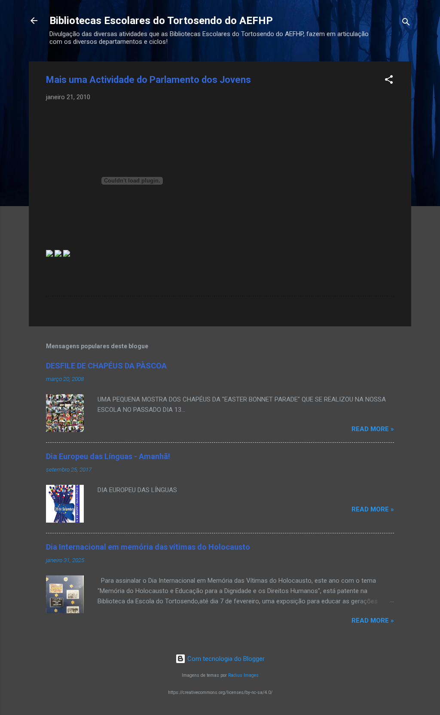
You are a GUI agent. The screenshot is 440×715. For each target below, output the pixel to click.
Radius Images (243, 675)
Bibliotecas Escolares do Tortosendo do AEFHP (161, 21)
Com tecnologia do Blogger (225, 659)
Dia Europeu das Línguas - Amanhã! (108, 456)
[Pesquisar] (406, 23)
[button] (389, 81)
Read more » (372, 429)
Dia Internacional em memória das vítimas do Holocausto (148, 546)
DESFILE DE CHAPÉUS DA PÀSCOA (106, 365)
